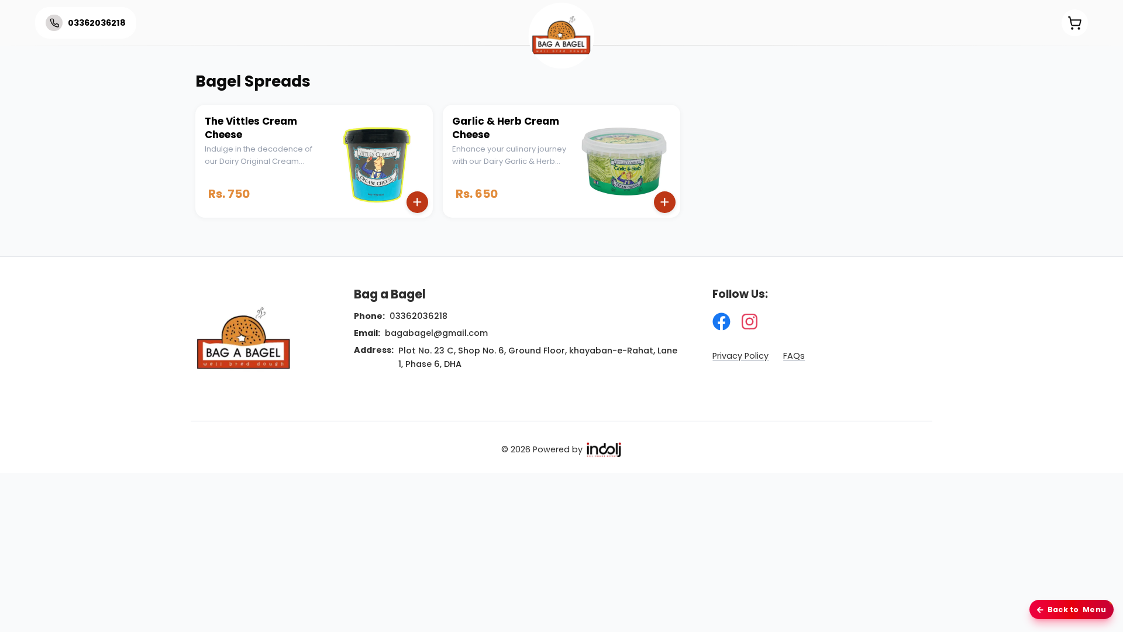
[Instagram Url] (749, 321)
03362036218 (418, 316)
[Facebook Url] (721, 321)
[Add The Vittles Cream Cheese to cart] (417, 202)
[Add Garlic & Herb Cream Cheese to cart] (665, 202)
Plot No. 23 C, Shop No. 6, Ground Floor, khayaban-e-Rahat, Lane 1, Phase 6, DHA (537, 357)
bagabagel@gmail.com (436, 333)
